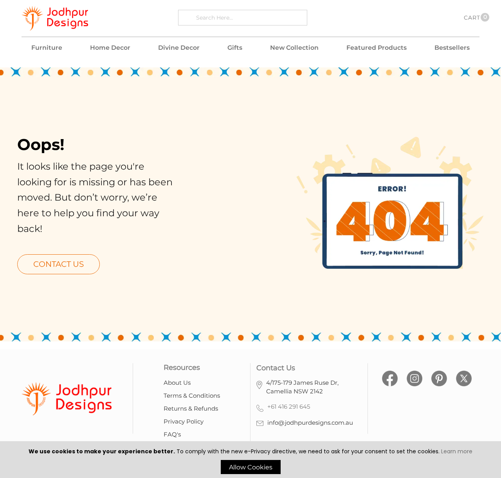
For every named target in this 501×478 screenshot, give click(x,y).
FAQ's (172, 434)
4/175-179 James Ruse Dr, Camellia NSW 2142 (302, 387)
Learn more (456, 451)
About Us (177, 382)
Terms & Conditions (192, 395)
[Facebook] (390, 377)
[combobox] (249, 17)
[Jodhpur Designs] (55, 18)
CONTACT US (58, 264)
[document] (250, 460)
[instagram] (414, 377)
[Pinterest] (439, 377)
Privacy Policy (184, 421)
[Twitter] (464, 377)
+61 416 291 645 (288, 406)
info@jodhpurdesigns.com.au (310, 422)
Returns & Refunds (191, 408)
